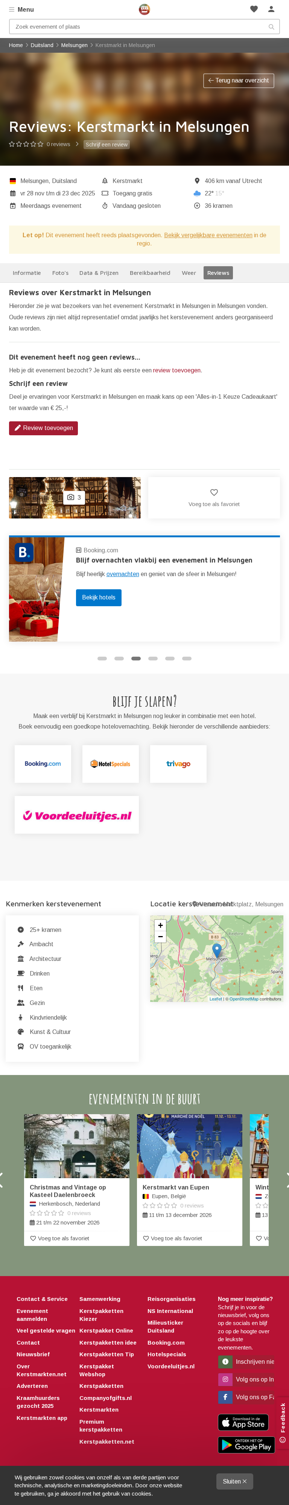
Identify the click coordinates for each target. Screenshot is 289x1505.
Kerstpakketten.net (106, 1441)
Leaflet (216, 999)
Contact (28, 1342)
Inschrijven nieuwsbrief (254, 1362)
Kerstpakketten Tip (106, 1354)
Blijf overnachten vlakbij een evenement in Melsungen (164, 560)
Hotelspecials (167, 1354)
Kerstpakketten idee (108, 1342)
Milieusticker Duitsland (165, 1326)
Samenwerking (99, 1299)
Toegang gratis (132, 193)
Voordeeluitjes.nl (171, 1366)
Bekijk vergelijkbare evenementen (208, 235)
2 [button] (119, 658)
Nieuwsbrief (33, 1354)
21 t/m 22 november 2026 (68, 1205)
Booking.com (101, 550)
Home (144, 9)
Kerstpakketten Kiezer (101, 1315)
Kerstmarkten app (42, 1418)
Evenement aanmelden (32, 1315)
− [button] (160, 936)
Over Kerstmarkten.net (42, 1370)
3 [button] (136, 658)
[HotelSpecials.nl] (110, 764)
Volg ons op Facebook (254, 1397)
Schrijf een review (107, 145)
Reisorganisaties (172, 1299)
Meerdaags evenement (51, 206)
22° (214, 193)
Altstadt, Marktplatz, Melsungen (240, 904)
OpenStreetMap (244, 999)
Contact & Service (42, 1299)
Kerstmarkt (128, 181)
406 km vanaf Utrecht (233, 181)
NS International (170, 1311)
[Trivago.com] (178, 764)
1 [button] (102, 658)
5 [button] (170, 658)
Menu (25, 9)
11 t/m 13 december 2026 (177, 1201)
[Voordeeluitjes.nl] (77, 815)
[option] (144, 588)
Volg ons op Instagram (254, 1379)
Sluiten (232, 1481)
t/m (57, 193)
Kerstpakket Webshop (96, 1370)
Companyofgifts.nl (105, 1398)
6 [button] (187, 658)
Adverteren (32, 1386)
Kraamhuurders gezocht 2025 (38, 1402)
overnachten (122, 574)
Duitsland (64, 181)
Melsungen (34, 181)
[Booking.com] (43, 764)
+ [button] (160, 925)
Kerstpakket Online (106, 1330)
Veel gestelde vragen (46, 1330)
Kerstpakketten (101, 1386)
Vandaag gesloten (137, 206)
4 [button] (153, 658)
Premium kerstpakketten (100, 1425)
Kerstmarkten (99, 1409)
